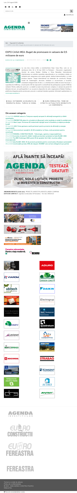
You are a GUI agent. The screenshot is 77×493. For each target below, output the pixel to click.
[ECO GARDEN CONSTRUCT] (56, 277)
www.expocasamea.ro (13, 93)
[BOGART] (56, 393)
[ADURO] (56, 265)
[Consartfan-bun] (56, 335)
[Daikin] (56, 288)
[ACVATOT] (56, 381)
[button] (69, 15)
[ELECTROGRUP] (56, 300)
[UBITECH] (20, 288)
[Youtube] (16, 7)
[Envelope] (20, 7)
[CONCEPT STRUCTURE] (20, 265)
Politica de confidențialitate (12, 484)
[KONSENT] (56, 370)
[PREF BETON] (22, 240)
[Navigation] (32, 23)
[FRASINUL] (20, 370)
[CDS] (20, 312)
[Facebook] (5, 7)
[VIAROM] (20, 277)
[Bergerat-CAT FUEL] (56, 346)
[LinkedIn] (50, 60)
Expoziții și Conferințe (15, 60)
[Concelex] (22, 218)
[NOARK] (20, 381)
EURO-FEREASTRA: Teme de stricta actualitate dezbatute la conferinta (56, 103)
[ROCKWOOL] (20, 358)
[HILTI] (22, 229)
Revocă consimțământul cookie (15, 492)
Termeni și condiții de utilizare (13, 482)
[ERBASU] (20, 347)
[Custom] (12, 7)
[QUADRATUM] (56, 323)
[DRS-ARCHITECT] (20, 393)
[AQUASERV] (20, 323)
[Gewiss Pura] (20, 300)
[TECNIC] (56, 28)
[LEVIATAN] (20, 335)
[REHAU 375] (22, 251)
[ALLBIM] (23, 207)
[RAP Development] (56, 311)
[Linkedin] (9, 7)
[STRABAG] (56, 358)
